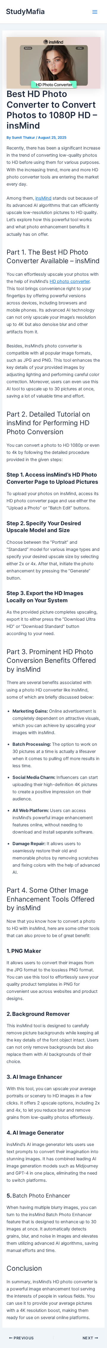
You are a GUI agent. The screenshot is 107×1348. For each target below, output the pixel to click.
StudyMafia (25, 11)
